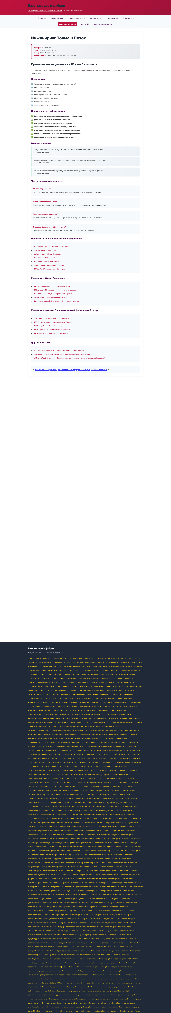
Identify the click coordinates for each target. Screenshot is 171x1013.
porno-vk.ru (86, 670)
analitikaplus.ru (47, 859)
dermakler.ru (108, 999)
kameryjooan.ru (104, 883)
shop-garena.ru (99, 686)
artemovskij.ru (117, 883)
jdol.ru (122, 795)
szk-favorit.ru (56, 875)
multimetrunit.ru (118, 895)
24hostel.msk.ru (34, 835)
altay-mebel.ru (127, 927)
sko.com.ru (95, 867)
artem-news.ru (128, 891)
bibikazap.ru (108, 987)
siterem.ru (91, 879)
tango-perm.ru (33, 839)
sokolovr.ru (130, 795)
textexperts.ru (33, 795)
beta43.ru (99, 947)
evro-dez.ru (32, 758)
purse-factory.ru (108, 706)
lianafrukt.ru (89, 947)
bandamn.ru (42, 710)
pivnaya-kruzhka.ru (47, 795)
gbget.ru (127, 766)
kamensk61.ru (131, 963)
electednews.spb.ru (94, 991)
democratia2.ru (33, 927)
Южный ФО (85, 24)
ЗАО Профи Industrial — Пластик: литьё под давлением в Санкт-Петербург (63, 354)
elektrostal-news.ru (74, 666)
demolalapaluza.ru (77, 795)
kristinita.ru (109, 790)
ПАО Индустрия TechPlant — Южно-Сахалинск (52, 329)
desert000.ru (88, 915)
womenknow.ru (107, 983)
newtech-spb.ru (34, 798)
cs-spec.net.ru (115, 927)
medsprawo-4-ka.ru (35, 714)
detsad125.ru (55, 879)
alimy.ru (117, 859)
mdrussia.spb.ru (90, 963)
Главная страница (99, 370)
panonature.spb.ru (98, 1011)
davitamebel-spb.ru (107, 867)
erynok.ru (68, 803)
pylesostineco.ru (77, 883)
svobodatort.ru (123, 1011)
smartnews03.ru (55, 682)
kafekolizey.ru (128, 879)
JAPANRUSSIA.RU (70, 903)
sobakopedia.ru (42, 847)
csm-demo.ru (65, 694)
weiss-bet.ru (43, 786)
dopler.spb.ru (129, 883)
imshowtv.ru (60, 895)
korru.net (40, 827)
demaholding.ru (82, 750)
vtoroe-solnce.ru (101, 951)
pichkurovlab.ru (78, 778)
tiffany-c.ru (46, 867)
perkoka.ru (124, 750)
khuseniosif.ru (91, 959)
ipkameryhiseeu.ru (50, 919)
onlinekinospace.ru (80, 803)
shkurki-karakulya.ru (75, 811)
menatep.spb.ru (78, 995)
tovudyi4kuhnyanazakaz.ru (77, 730)
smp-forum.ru (95, 863)
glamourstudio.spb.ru (126, 967)
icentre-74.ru (94, 939)
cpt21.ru (37, 823)
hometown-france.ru (62, 686)
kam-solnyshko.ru (95, 919)
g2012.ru (95, 690)
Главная (31, 10)
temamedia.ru (71, 943)
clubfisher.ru (118, 786)
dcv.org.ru (127, 915)
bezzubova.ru (125, 871)
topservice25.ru (51, 911)
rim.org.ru (110, 903)
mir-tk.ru (55, 726)
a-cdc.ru (62, 666)
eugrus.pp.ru (96, 819)
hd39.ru (115, 939)
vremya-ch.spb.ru (75, 915)
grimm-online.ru (93, 971)
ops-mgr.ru (41, 694)
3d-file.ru (71, 698)
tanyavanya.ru (91, 795)
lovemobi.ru (32, 999)
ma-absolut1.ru (55, 758)
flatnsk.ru (75, 875)
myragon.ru (71, 891)
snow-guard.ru (50, 750)
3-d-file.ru (73, 690)
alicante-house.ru (122, 979)
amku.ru (82, 991)
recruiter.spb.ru (95, 855)
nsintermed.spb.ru (84, 955)
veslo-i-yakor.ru (107, 782)
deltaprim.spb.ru (127, 835)
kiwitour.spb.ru (130, 975)
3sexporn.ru (64, 710)
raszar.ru (118, 726)
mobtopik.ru (83, 895)
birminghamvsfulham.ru (130, 806)
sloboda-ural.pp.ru (84, 859)
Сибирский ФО (128, 18)
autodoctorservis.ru (47, 815)
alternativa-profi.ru (95, 999)
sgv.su (52, 839)
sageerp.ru (93, 907)
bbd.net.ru (70, 863)
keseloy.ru (32, 975)
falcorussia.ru (33, 815)
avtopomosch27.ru (69, 758)
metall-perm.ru (33, 887)
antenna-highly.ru (50, 706)
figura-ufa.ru (70, 983)
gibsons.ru (82, 1003)
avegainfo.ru (110, 823)
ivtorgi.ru (98, 915)
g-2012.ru (31, 694)
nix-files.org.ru (33, 843)
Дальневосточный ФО (67, 24)
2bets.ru (99, 806)
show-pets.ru (43, 682)
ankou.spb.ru (115, 839)
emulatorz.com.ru (52, 999)
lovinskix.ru (32, 682)
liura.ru (111, 682)
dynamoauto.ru (43, 875)
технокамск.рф (56, 967)
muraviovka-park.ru (59, 790)
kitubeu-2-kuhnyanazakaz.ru (100, 722)
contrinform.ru (68, 963)
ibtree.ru (44, 995)
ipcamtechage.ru (63, 931)
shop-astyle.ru (45, 963)
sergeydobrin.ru (82, 871)
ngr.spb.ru (106, 831)
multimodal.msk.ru (121, 843)
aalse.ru (92, 750)
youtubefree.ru (134, 758)
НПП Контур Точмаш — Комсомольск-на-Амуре (52, 322)
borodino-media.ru (121, 782)
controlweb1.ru (33, 819)
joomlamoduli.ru (41, 947)
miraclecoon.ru (82, 682)
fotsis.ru (119, 867)
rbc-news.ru (135, 670)
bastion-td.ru (107, 863)
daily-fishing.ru (83, 935)
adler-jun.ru (32, 710)
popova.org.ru (119, 987)
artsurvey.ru (118, 999)
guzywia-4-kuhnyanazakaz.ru (39, 726)
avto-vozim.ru (89, 815)
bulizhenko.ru (47, 935)
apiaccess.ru (69, 887)
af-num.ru (55, 1007)
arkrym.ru (100, 790)
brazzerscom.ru (110, 714)
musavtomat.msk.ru (99, 899)
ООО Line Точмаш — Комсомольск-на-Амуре (51, 247)
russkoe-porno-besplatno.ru (38, 778)
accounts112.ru (46, 690)
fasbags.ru (133, 706)
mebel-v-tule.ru (71, 895)
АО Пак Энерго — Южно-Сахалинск (47, 254)
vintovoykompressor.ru (112, 806)
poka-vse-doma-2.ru (60, 690)
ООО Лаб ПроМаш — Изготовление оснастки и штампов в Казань (59, 351)
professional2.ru (71, 1003)
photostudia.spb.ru (58, 891)
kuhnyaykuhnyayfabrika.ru (59, 734)
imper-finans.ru (99, 903)
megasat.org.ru (110, 935)
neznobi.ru (133, 674)
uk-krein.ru (121, 963)
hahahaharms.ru (85, 690)
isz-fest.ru (53, 847)
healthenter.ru (132, 790)
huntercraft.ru (135, 951)
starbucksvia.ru (51, 678)
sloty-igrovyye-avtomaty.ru (106, 774)
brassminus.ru (131, 903)
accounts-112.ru (52, 694)
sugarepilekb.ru (55, 883)
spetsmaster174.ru (35, 919)
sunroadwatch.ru (105, 943)
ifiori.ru (105, 915)
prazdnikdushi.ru (60, 658)
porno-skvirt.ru (33, 674)
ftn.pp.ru (42, 907)
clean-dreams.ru (89, 790)
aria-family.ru (33, 762)
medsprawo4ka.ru (124, 714)
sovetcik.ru (126, 899)
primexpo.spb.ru (123, 819)
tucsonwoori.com (110, 947)
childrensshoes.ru (119, 931)
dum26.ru (61, 919)
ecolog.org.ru (116, 811)
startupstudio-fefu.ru (96, 803)
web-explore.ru (134, 658)
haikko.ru (31, 847)
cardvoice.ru (95, 766)
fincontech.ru (53, 710)
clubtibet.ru (136, 871)
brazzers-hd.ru (134, 718)
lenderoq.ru (70, 871)
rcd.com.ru (123, 939)
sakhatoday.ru (45, 843)
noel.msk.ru (49, 951)
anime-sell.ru (129, 971)
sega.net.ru (130, 983)
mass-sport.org (56, 927)
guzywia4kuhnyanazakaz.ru (108, 730)
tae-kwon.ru (78, 823)
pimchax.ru (124, 718)
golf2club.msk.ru (87, 843)
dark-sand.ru (45, 702)
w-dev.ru (44, 835)
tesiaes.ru (138, 847)
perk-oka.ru (32, 754)
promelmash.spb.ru (92, 967)
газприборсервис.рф (45, 975)
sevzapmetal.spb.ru (128, 919)
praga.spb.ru (127, 811)
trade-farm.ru (107, 762)
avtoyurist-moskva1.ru (36, 855)
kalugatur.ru (128, 847)
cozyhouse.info (33, 983)
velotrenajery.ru (107, 678)
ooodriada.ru (78, 967)
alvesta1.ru (125, 839)
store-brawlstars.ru (135, 702)
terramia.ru (81, 891)
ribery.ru (133, 770)
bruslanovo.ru (81, 879)
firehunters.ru (129, 682)
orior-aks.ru (32, 875)
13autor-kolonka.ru (56, 674)
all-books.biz (133, 959)
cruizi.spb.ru (126, 955)
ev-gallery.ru (132, 690)
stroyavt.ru (131, 815)
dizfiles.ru (124, 758)
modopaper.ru (107, 766)
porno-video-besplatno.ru (63, 774)
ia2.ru (30, 823)
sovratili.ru (96, 670)
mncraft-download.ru (105, 798)
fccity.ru (114, 967)
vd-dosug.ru (115, 670)
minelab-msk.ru (104, 710)
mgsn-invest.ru (93, 979)
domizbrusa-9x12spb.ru (66, 750)
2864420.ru (48, 714)
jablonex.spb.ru (69, 927)
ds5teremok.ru (46, 939)
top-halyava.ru (33, 690)
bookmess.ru (81, 927)
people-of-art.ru (112, 871)
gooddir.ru (44, 839)
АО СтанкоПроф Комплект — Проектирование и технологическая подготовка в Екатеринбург (70, 358)
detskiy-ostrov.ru (102, 839)
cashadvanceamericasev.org (71, 1007)
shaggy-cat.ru (112, 690)
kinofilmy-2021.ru (62, 795)
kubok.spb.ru (128, 855)
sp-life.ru (65, 702)
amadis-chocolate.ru (58, 811)
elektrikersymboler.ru (60, 843)
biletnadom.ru (102, 718)
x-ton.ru (75, 766)
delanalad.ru (114, 758)
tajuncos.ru (57, 770)
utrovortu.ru (45, 806)
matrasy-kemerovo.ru (83, 762)
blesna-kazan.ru (49, 871)
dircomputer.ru (120, 790)
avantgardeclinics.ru (35, 951)
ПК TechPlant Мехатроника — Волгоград (49, 269)
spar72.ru (117, 991)
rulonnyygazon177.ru (35, 750)
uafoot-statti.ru (101, 698)
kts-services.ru (33, 702)
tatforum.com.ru (80, 999)
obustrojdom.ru (114, 899)
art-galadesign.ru (34, 867)
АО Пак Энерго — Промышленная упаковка (50, 297)
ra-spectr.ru (68, 967)
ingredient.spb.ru (114, 1003)
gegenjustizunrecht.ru (124, 803)
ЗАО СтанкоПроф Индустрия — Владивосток (51, 318)
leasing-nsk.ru (105, 939)
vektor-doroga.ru (93, 678)
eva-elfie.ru (61, 782)
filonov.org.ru (44, 967)
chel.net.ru (137, 827)
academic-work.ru (55, 947)
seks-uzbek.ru (75, 670)
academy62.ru (91, 891)
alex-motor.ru (100, 875)
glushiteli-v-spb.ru (97, 935)
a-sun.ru (83, 931)
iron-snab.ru (74, 819)
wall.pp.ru (68, 987)
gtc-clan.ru (91, 987)
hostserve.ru (95, 674)
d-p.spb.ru (72, 867)
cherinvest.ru (90, 839)
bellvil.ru (31, 991)
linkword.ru (91, 927)
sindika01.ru (107, 702)
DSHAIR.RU (59, 899)
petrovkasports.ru (69, 770)
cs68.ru (73, 726)
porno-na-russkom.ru (109, 674)
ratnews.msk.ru (134, 943)
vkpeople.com (55, 959)
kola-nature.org (34, 971)
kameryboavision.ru (74, 851)
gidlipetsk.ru (32, 879)
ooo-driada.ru (44, 879)
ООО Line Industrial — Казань (45, 258)
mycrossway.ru (59, 943)
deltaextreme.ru (34, 943)
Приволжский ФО (96, 18)
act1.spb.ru (124, 875)
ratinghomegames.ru (35, 911)
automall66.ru (97, 975)
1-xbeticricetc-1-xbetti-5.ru (82, 686)
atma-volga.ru (47, 1011)
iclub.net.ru (32, 883)
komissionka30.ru (69, 939)
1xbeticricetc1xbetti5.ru (85, 698)
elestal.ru (82, 678)
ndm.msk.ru (45, 887)
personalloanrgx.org (131, 1007)
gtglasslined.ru (74, 911)
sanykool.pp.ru (54, 995)
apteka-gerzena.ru (100, 1007)
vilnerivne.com (78, 951)
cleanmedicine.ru (34, 774)
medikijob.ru (32, 891)
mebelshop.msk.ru (82, 863)
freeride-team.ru (73, 662)
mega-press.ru (113, 658)
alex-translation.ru (125, 947)
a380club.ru (101, 750)
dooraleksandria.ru (35, 706)
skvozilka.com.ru (117, 995)
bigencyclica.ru (133, 823)
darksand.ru (81, 710)
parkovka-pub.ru (131, 995)
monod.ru (101, 963)
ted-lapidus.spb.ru (35, 923)
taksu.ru (101, 778)
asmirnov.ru (70, 1011)
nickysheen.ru (114, 951)
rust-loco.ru (32, 831)
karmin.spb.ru (60, 975)
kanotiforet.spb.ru (91, 811)
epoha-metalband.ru (93, 831)
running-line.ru (113, 827)
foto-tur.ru (70, 782)
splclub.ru (102, 770)
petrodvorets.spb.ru (68, 955)
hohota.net (109, 859)
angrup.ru (84, 855)
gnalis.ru (41, 686)
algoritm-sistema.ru (122, 798)
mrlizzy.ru (130, 931)
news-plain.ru (92, 758)
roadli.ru (42, 762)
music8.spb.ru (107, 855)
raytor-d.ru (52, 698)
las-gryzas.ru (73, 991)
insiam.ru (100, 823)
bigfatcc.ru (32, 678)
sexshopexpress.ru (97, 662)
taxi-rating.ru (135, 1011)
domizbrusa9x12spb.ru (133, 762)
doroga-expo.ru (123, 770)
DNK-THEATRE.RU (35, 931)
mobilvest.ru (60, 863)
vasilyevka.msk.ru (115, 1007)
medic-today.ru (91, 778)
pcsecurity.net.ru (96, 895)
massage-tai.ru (58, 798)
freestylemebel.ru (47, 979)
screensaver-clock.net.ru (76, 847)
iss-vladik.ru (49, 991)
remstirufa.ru (128, 786)
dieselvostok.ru (131, 831)
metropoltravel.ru (93, 782)
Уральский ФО (113, 18)
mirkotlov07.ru (46, 943)
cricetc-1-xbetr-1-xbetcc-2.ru (117, 686)
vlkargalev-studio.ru (48, 983)
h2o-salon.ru (102, 835)
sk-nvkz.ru (119, 923)
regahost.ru (55, 823)
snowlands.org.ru (104, 931)
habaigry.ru (134, 843)
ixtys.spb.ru (105, 967)
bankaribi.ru (109, 726)
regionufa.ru (32, 786)
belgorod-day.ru (57, 778)
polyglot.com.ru (135, 875)
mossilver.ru (60, 871)
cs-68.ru (139, 722)
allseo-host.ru (105, 694)
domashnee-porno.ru (47, 782)
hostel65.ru (103, 682)
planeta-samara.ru (54, 762)
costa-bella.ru (85, 819)
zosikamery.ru (70, 859)
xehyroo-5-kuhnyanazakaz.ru (123, 722)
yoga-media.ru (59, 1011)
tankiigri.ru (127, 991)
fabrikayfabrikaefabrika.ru (60, 718)
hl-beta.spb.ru (53, 831)
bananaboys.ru (68, 947)
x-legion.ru (74, 702)
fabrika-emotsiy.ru (105, 851)
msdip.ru (115, 795)
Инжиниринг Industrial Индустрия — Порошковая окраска (56, 301)
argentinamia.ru (113, 750)
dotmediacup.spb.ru (104, 959)
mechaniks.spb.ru (49, 931)
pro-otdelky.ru (41, 670)
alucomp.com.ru (67, 999)
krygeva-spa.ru (126, 827)
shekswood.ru (71, 975)
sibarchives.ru (54, 754)
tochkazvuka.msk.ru (97, 871)
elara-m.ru (67, 806)
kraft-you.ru (102, 658)
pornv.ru (139, 662)
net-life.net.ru (78, 815)
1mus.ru (73, 710)
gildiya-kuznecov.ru (58, 851)
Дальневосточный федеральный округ (48, 10)
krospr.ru (44, 674)
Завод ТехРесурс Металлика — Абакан (49, 265)
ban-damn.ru (96, 706)
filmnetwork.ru (71, 835)
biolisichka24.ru (90, 798)
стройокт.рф (33, 955)
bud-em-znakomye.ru (50, 666)
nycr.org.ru (56, 915)
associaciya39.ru (109, 819)
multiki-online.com (62, 839)
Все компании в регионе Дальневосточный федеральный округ (62, 370)
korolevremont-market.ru (92, 666)
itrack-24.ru (84, 662)
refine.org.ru (110, 963)
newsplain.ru (84, 766)
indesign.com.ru (34, 979)
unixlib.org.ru (66, 995)
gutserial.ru (79, 963)
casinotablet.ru (63, 786)
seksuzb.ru (93, 730)
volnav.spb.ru (92, 847)
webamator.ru (43, 758)
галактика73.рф (83, 867)
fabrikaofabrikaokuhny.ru (129, 730)
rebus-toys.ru (92, 710)
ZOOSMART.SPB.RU (125, 887)
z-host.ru (31, 722)
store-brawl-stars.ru (125, 698)
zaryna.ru (52, 786)
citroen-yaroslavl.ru (120, 943)
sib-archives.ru (85, 702)
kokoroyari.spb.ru (34, 871)
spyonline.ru (58, 859)
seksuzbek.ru (63, 670)
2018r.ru (42, 1003)
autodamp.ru (33, 766)
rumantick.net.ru (60, 935)
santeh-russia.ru (34, 899)
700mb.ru (61, 983)
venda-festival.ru (120, 702)
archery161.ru (121, 823)
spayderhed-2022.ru (121, 754)
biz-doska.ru (80, 782)
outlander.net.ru (107, 971)
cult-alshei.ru (58, 903)
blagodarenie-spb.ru (62, 714)
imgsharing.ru (33, 782)
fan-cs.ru (138, 895)
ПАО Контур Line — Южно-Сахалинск (48, 326)
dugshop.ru (42, 831)
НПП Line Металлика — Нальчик (46, 261)
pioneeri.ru (45, 811)
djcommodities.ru (56, 766)
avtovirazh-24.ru (98, 955)
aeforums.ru (99, 843)
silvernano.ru (72, 678)
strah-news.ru (60, 662)
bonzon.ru (39, 991)
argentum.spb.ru (34, 1007)
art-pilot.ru (102, 1003)
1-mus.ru (75, 706)
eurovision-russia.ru (46, 662)
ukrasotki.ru (52, 670)
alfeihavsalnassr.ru (35, 770)
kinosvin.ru (92, 835)
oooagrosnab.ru (126, 666)
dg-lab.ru (75, 855)
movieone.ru (135, 754)
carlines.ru (66, 875)
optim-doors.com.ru (35, 915)
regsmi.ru (60, 835)
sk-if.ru (30, 947)
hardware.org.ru (52, 855)
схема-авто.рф (65, 855)
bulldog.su (82, 971)
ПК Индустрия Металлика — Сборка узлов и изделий (55, 290)
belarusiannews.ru (93, 983)
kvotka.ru (64, 819)
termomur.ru (107, 786)
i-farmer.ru (45, 927)
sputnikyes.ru (74, 843)
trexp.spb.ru (87, 1007)
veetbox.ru (72, 658)
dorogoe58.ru (52, 907)
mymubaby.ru (79, 831)
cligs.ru (99, 987)
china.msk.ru (72, 971)
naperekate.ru (63, 722)
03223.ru (31, 658)
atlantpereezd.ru (34, 666)
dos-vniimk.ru (119, 983)
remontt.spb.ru (44, 891)
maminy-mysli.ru (68, 959)
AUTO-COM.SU (98, 859)
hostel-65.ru (84, 674)
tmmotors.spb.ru (71, 899)
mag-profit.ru (83, 939)
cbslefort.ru (93, 943)
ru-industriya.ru (124, 774)
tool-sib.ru (107, 895)
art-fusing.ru (82, 943)
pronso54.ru (119, 678)
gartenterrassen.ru (93, 995)
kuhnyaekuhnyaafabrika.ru (38, 734)
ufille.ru (39, 658)
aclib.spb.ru (57, 939)
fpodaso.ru (138, 666)
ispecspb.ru (45, 823)
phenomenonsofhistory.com (38, 987)
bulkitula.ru (49, 686)
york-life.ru (112, 770)
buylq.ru (58, 951)
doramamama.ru (44, 790)
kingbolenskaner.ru (87, 875)
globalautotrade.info (83, 887)
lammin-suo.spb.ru (78, 827)
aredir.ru (127, 999)
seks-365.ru (78, 774)
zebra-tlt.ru (44, 803)
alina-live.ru (81, 983)
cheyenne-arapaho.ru (111, 919)
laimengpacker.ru (65, 907)
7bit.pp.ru (119, 847)
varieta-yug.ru (129, 694)
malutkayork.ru (113, 835)
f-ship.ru (52, 835)
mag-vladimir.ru (109, 975)
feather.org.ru (108, 991)
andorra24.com (104, 911)
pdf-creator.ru (136, 839)
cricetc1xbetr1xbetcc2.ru (37, 698)
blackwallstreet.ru (118, 911)
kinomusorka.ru (78, 806)
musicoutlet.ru (61, 971)
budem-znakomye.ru (111, 666)
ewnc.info (62, 847)
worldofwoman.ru (74, 790)
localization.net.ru (124, 935)
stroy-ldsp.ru (92, 931)
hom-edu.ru (46, 1007)
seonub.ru (69, 798)
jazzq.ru (109, 955)
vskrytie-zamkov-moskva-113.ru (83, 718)
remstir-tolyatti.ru (104, 795)
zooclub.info (32, 967)
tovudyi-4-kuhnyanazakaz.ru (92, 714)
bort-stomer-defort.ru (55, 1003)
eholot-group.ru (108, 923)
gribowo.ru (32, 686)
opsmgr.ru (122, 690)
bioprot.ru (132, 939)
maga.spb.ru (118, 971)
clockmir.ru (125, 951)
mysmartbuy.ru (67, 762)
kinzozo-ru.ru (55, 819)
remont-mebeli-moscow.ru (91, 786)
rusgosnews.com (118, 831)
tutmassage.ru (104, 811)
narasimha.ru (44, 766)
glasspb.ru (119, 682)
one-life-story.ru (136, 686)
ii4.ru (83, 911)
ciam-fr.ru (92, 658)
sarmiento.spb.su (51, 827)
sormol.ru (68, 674)
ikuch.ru (47, 915)
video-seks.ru (98, 726)
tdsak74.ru (44, 819)
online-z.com (126, 859)
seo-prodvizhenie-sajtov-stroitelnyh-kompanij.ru (106, 746)
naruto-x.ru (78, 754)
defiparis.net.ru (60, 991)
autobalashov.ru (34, 806)
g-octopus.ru (43, 754)
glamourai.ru (120, 903)
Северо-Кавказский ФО (103, 24)
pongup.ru (93, 682)
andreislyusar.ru (67, 754)
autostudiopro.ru (112, 662)
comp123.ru (110, 778)
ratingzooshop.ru (57, 887)
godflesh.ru (135, 798)
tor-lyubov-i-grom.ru (104, 754)
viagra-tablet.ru (121, 706)
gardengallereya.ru (106, 891)
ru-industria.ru (33, 803)
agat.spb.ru (136, 851)
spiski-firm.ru (57, 806)
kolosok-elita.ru (67, 823)
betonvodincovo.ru (83, 1011)
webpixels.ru (44, 955)
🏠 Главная (41, 18)
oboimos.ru (130, 911)
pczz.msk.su (55, 955)
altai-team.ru (111, 1011)
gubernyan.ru (63, 911)
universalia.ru (75, 786)
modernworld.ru (82, 923)
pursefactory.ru (89, 754)
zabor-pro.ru (33, 907)
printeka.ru (105, 995)
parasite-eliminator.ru (51, 923)
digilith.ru (67, 778)
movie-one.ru (135, 750)
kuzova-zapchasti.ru (80, 907)
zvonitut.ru (79, 798)
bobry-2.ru (90, 951)
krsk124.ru (118, 855)
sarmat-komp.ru (34, 811)
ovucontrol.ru (90, 774)
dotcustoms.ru (118, 762)
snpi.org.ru (103, 827)
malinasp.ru (82, 835)
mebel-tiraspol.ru (120, 959)
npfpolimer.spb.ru (128, 1003)
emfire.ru (31, 670)
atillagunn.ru (62, 698)
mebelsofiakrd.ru (34, 935)
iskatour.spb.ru (91, 827)
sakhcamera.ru (101, 815)
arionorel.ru (80, 959)
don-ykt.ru (120, 778)
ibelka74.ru (134, 979)
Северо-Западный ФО (76, 18)
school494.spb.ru (66, 831)
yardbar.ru (120, 975)
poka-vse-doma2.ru (78, 694)
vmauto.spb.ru (33, 963)
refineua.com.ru (103, 927)
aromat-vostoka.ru (35, 863)
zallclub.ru (109, 843)
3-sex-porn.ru (84, 706)
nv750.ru (68, 766)
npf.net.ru (110, 847)
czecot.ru (116, 955)
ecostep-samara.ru (59, 867)
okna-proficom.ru (56, 803)
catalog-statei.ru (116, 915)
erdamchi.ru (32, 790)
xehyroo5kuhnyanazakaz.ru (38, 718)
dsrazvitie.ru (114, 907)
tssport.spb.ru (92, 911)
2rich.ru (76, 674)
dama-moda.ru (94, 923)
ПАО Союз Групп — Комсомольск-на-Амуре (51, 333)
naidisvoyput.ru (80, 979)
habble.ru (41, 678)
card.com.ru (32, 851)
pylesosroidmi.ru (79, 987)
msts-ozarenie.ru (91, 883)
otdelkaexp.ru (49, 863)
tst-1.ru (102, 690)
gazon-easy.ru (43, 883)
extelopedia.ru (64, 827)
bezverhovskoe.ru (99, 887)
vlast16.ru (31, 827)
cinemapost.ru (82, 658)
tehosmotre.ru (117, 694)
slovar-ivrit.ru (47, 774)
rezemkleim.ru (46, 798)
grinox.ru (66, 883)
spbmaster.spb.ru (47, 971)
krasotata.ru (47, 658)
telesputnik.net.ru (56, 987)
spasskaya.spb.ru (34, 959)
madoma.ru (47, 770)
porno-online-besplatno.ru (87, 770)
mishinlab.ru (123, 674)
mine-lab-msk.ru (64, 706)
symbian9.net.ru (47, 899)
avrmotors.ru (133, 863)
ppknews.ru (47, 903)
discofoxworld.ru (69, 682)
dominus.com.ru (34, 995)
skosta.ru (74, 931)
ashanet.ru (96, 762)
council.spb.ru (101, 879)
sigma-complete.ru (68, 923)
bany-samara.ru (61, 979)
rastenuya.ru (32, 662)
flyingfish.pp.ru (33, 939)
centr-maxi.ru (33, 1003)
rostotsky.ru (134, 782)
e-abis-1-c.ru (97, 702)
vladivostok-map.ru (84, 726)
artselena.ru (92, 1003)
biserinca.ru (32, 895)
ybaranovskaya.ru (34, 903)
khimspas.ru (136, 999)
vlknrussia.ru (64, 726)
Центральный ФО (57, 18)
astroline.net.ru (112, 875)
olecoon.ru (105, 670)
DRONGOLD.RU (130, 923)
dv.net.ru (139, 983)
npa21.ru (64, 915)
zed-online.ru (113, 718)
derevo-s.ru (56, 963)
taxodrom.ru (103, 907)
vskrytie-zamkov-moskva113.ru (39, 730)
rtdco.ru (83, 746)
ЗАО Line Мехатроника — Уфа (45, 250)
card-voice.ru (131, 746)
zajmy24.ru (75, 714)
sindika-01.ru (56, 702)
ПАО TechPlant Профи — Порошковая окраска (52, 286)
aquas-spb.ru (67, 951)
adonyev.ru (126, 670)
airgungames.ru (93, 694)
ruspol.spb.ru (71, 919)
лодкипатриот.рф (115, 879)
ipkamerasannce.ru (108, 979)
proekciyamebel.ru (86, 903)
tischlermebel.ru (84, 975)
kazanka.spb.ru (44, 851)
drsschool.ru (111, 887)
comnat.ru (102, 847)
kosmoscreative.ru (120, 863)
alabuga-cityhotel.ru (127, 662)
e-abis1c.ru (112, 698)
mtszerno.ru (71, 935)
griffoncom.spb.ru (90, 851)
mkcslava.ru (89, 806)
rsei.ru (71, 979)
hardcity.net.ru (125, 907)
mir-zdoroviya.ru (68, 879)
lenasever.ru (129, 678)
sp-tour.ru (129, 895)
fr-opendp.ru (82, 919)
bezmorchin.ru (136, 819)
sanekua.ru (80, 947)
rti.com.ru (117, 891)
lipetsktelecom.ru (59, 730)
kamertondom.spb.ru (63, 815)
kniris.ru (45, 959)
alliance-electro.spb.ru (117, 815)
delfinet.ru (62, 678)
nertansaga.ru (103, 758)
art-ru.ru (41, 999)
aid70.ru (138, 883)
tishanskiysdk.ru (34, 1011)
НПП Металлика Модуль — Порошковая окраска (53, 294)
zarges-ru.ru (110, 803)
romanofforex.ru (34, 859)
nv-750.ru (81, 758)
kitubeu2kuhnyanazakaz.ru (46, 722)
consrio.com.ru (90, 823)
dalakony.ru (138, 887)
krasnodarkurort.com (46, 895)
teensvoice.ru (130, 778)
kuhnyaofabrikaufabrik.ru (79, 722)
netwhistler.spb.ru (133, 987)
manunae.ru (118, 766)
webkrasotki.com (77, 839)
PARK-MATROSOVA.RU (122, 851)
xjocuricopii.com (85, 899)
